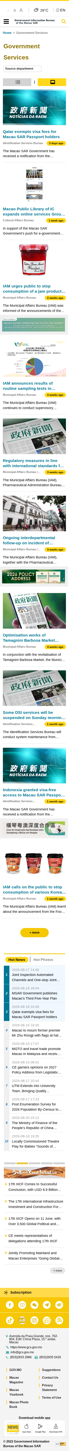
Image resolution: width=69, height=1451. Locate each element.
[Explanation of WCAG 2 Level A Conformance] (61, 1443)
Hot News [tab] (16, 960)
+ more (57, 1270)
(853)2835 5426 (50, 1357)
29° (44, 10)
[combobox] (22, 69)
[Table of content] (5, 21)
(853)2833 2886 (21, 1357)
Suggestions (51, 1370)
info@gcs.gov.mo (22, 1352)
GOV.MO (15, 1370)
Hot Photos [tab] (43, 960)
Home (7, 32)
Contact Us (50, 1377)
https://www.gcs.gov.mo (26, 1347)
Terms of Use (51, 1397)
